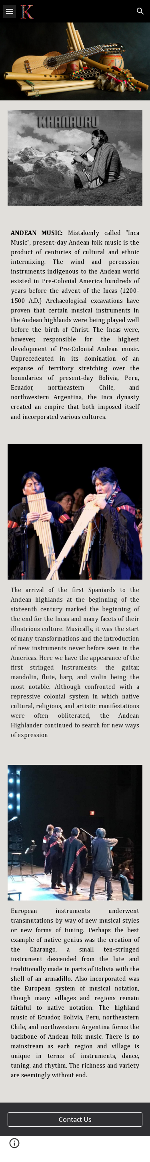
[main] (75, 325)
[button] (9, 11)
